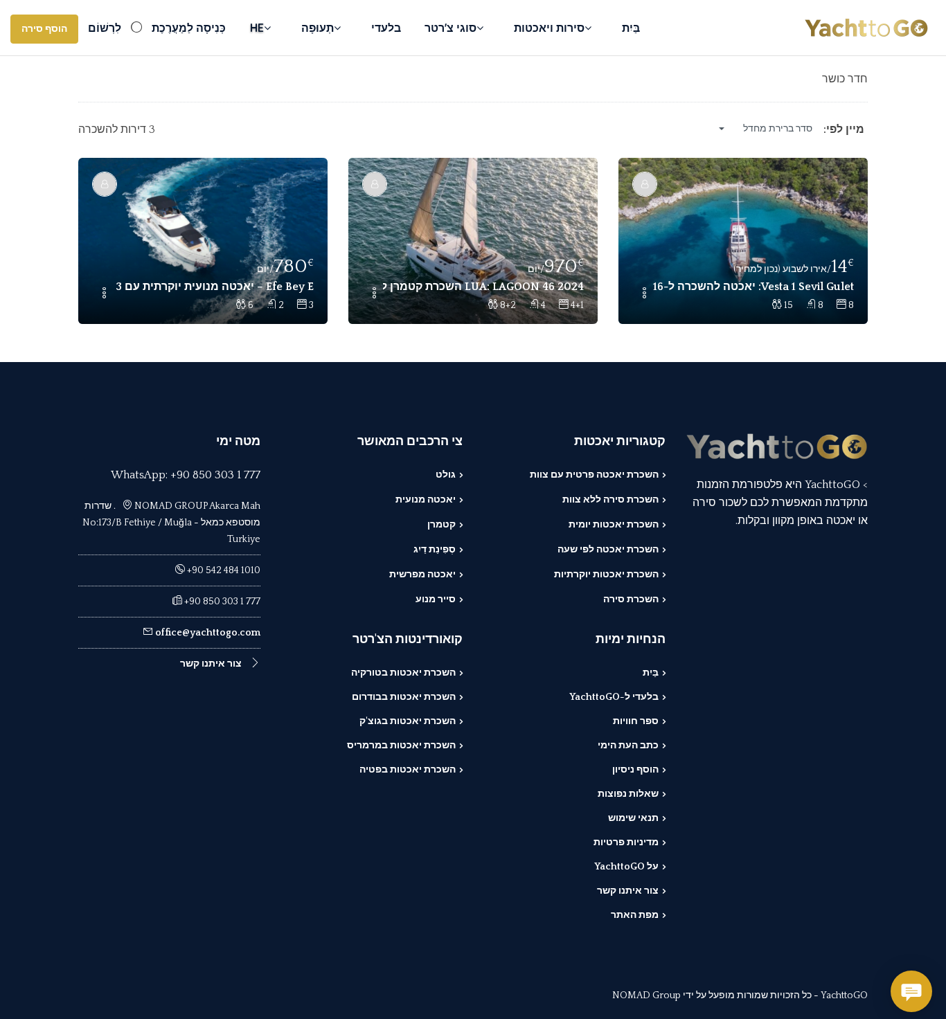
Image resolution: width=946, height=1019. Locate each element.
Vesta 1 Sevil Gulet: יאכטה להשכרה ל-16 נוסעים (753, 286)
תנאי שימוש (633, 818)
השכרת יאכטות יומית (614, 524)
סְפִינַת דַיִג (434, 549)
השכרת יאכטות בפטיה (407, 769)
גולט (446, 474)
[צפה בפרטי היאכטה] (743, 241)
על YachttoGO (626, 866)
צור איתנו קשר (628, 890)
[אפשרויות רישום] (644, 294)
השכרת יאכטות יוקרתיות (606, 574)
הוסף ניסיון (635, 769)
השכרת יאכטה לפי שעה (608, 549)
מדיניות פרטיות (626, 842)
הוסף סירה (44, 29)
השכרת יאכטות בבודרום (404, 697)
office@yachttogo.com (207, 632)
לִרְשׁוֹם (104, 28)
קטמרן (441, 524)
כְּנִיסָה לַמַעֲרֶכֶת (189, 28)
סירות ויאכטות (549, 28)
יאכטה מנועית (425, 499)
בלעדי (386, 28)
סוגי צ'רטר (450, 28)
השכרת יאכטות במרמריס (401, 745)
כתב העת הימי (628, 745)
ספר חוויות (636, 721)
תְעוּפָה (317, 28)
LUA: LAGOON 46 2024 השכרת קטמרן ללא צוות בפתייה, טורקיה (483, 286)
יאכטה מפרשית (422, 574)
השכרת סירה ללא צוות (610, 499)
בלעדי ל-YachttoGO (614, 697)
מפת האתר (635, 915)
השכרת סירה (631, 599)
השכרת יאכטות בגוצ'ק (407, 721)
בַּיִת (631, 28)
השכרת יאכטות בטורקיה (403, 672)
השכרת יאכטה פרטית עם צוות (594, 474)
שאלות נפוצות (628, 794)
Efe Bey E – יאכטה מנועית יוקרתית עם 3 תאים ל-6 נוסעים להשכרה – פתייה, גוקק (213, 286)
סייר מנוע (436, 599)
